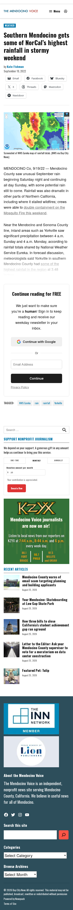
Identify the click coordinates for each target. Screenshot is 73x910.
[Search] (64, 834)
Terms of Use (10, 904)
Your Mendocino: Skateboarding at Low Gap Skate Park (44, 601)
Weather (10, 25)
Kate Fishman (15, 67)
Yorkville (58, 403)
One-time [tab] (15, 460)
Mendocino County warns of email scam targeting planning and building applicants (44, 580)
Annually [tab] (58, 460)
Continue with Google (39, 342)
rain (37, 403)
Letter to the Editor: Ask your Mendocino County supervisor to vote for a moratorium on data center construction (45, 649)
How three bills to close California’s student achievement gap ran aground (45, 624)
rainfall (46, 403)
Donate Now (16, 488)
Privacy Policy (20, 387)
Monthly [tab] (36, 460)
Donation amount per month (19, 467)
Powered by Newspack (14, 899)
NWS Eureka (25, 403)
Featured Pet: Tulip (35, 670)
